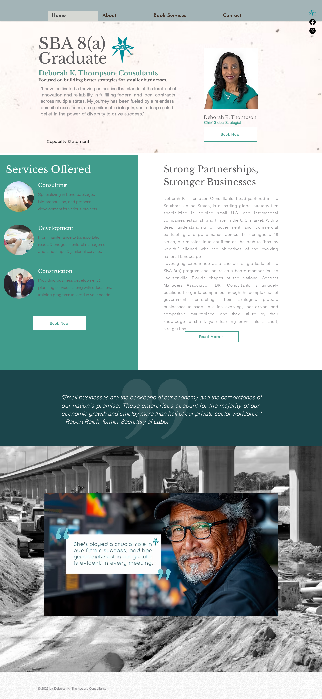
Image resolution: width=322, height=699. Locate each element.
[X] (312, 31)
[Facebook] (312, 22)
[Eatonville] (312, 13)
